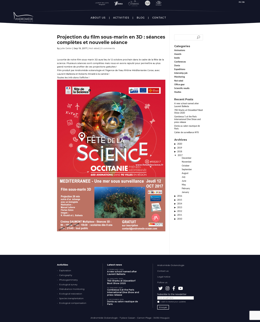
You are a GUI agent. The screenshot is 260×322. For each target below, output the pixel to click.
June (184, 181)
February (186, 189)
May (184, 185)
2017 (180, 155)
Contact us (163, 271)
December (186, 158)
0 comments (108, 48)
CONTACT (159, 18)
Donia (177, 66)
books (177, 58)
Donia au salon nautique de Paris (122, 302)
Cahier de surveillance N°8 (186, 132)
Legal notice (163, 276)
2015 (179, 200)
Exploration (65, 270)
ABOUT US (98, 18)
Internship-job (180, 73)
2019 (179, 148)
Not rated (94, 48)
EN (243, 2)
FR (240, 2)
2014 (179, 204)
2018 (179, 152)
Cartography (65, 275)
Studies (177, 92)
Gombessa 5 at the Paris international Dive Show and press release (187, 119)
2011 (179, 215)
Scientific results (181, 88)
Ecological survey (68, 284)
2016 (179, 196)
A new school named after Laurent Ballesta (122, 272)
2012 (179, 211)
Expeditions (179, 69)
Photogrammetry (68, 279)
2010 (179, 219)
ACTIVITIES (121, 18)
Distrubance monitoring (71, 289)
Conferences (180, 62)
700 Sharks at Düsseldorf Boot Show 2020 (121, 282)
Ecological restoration (70, 293)
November (187, 162)
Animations (179, 50)
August (185, 173)
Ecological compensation (72, 303)
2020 (179, 144)
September (187, 170)
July (183, 177)
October (185, 166)
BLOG (141, 18)
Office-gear (179, 85)
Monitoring (179, 77)
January (185, 192)
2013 (179, 207)
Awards (177, 54)
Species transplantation (71, 298)
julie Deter (66, 48)
